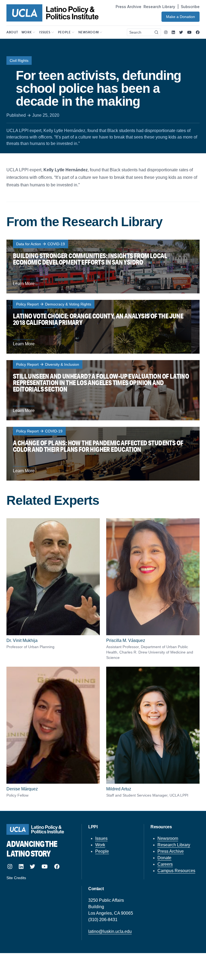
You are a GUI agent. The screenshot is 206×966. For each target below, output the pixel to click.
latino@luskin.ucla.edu (110, 931)
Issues (101, 838)
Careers (165, 864)
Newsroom (167, 838)
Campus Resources (176, 870)
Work (100, 845)
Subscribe (190, 6)
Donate (164, 857)
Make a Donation (180, 17)
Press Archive (128, 6)
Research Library (159, 6)
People (102, 851)
